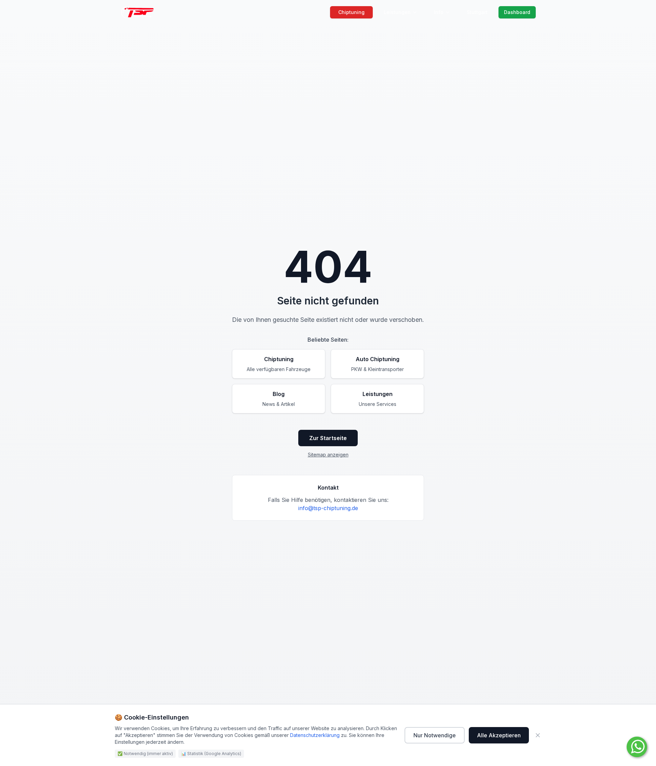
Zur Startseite (328, 438)
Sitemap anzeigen (328, 454)
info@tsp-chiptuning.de (328, 508)
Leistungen (397, 12)
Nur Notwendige (434, 735)
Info (438, 12)
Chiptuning (351, 12)
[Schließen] (537, 735)
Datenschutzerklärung (315, 735)
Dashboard (517, 12)
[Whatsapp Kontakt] (637, 747)
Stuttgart (477, 12)
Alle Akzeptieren (499, 735)
